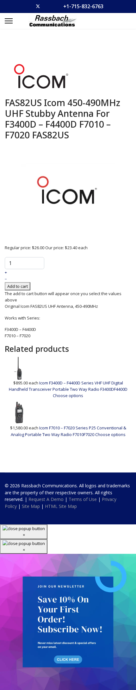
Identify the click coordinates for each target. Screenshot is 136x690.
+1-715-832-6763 (83, 6)
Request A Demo (46, 499)
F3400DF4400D (113, 389)
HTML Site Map (61, 506)
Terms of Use (83, 499)
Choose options (68, 395)
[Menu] (9, 21)
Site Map (31, 506)
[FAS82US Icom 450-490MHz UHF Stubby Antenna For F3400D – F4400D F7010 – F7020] (68, 193)
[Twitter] (38, 6)
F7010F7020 (84, 434)
